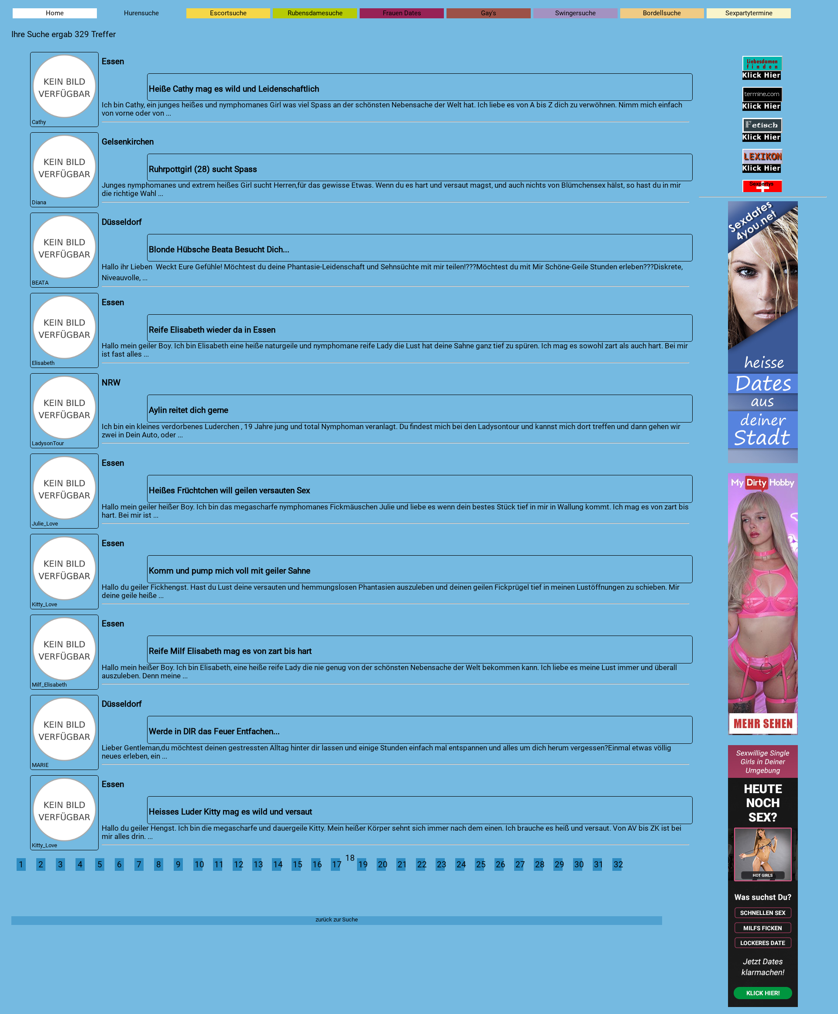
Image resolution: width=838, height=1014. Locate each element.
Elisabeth (43, 363)
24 (460, 864)
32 (618, 864)
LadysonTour (48, 443)
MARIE (40, 765)
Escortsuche (228, 13)
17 (336, 864)
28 (539, 864)
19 (362, 864)
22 (421, 864)
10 (199, 864)
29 (559, 864)
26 (500, 864)
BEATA (40, 282)
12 (238, 864)
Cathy (39, 122)
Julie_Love (45, 523)
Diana (39, 202)
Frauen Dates (402, 13)
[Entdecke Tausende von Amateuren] (763, 732)
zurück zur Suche (337, 919)
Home (55, 13)
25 (480, 864)
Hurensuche (141, 13)
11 (218, 864)
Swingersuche (575, 13)
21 (401, 864)
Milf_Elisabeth (49, 684)
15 (297, 864)
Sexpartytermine (749, 13)
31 (598, 864)
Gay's (488, 13)
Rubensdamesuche (315, 13)
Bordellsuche (662, 13)
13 (257, 864)
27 (519, 864)
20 (382, 864)
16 (316, 864)
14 (277, 864)
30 (578, 864)
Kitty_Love (44, 604)
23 (441, 864)
